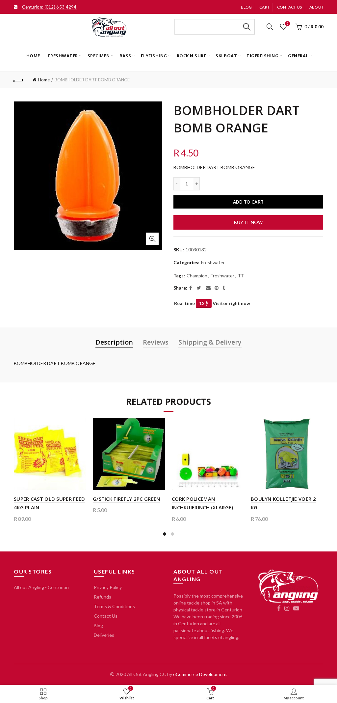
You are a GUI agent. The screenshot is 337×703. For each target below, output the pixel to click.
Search (246, 26)
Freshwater (63, 56)
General (298, 56)
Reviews (155, 342)
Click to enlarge (152, 239)
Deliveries (104, 635)
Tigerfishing (262, 56)
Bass (125, 56)
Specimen (99, 56)
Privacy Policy (108, 587)
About (316, 7)
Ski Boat (226, 56)
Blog (246, 7)
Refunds (102, 597)
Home (33, 56)
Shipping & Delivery (210, 342)
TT (241, 275)
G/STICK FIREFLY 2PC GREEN (126, 498)
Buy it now (248, 222)
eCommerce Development (200, 674)
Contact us (289, 7)
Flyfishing (154, 56)
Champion (197, 275)
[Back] (18, 80)
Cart (264, 7)
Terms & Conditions (114, 606)
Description (114, 342)
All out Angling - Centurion (41, 587)
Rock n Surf (191, 56)
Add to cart (248, 202)
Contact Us (105, 616)
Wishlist (287, 23)
